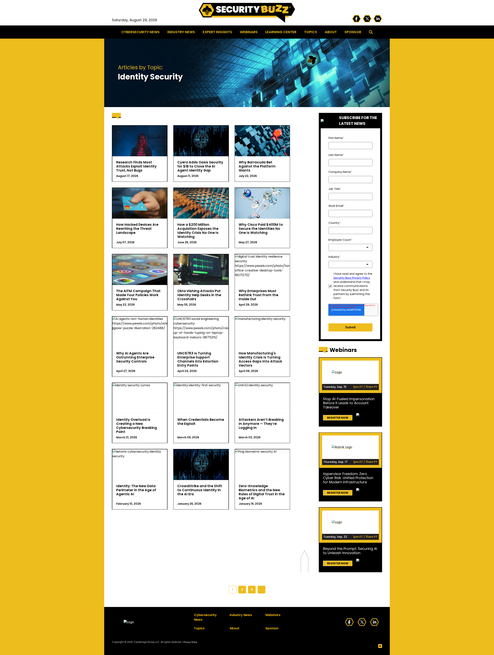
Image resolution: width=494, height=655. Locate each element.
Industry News (181, 32)
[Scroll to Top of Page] (247, 646)
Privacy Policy (190, 642)
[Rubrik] (350, 447)
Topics (310, 32)
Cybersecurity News (140, 32)
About (331, 32)
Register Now (337, 418)
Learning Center (280, 32)
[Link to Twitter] (367, 19)
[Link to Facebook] (356, 19)
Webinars (249, 32)
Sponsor (352, 32)
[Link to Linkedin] (377, 19)
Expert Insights (217, 32)
